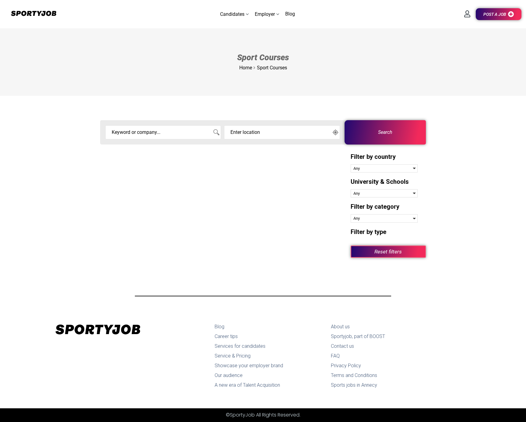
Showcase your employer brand (249, 365)
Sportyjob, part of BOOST (358, 336)
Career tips (226, 336)
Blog (219, 327)
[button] (234, 14)
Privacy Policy (346, 365)
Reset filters (388, 252)
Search (385, 132)
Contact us (342, 346)
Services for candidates (240, 346)
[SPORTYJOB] (30, 14)
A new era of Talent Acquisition (247, 385)
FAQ (335, 356)
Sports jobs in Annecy (354, 385)
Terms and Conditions (354, 375)
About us (340, 327)
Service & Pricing (233, 356)
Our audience (229, 375)
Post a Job (494, 14)
